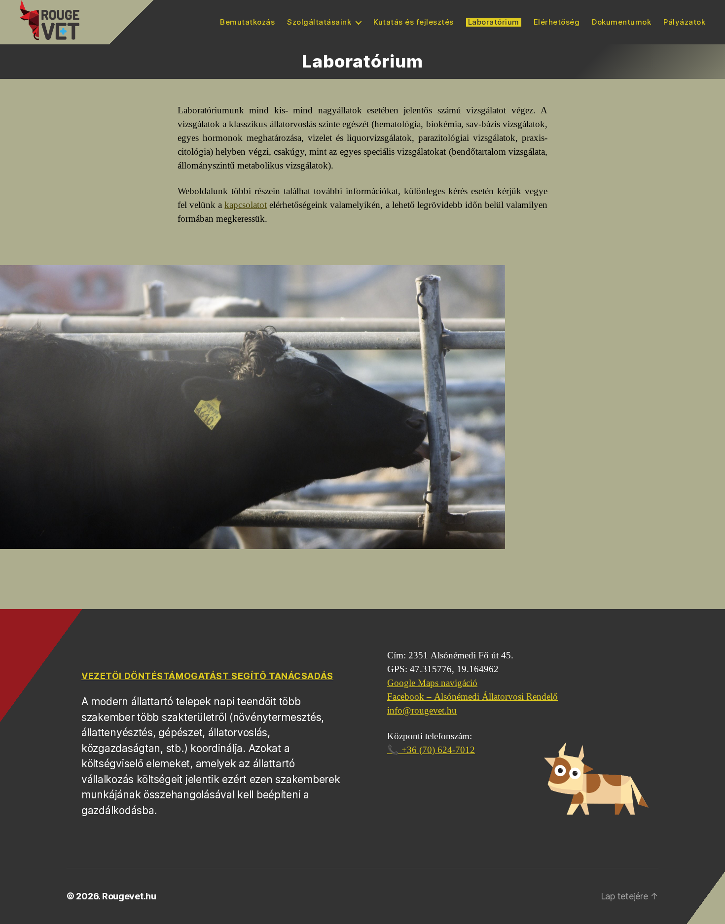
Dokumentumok (621, 22)
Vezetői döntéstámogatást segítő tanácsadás (207, 676)
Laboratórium (493, 22)
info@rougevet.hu (422, 711)
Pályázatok (684, 22)
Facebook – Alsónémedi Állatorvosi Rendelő (472, 697)
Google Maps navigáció (432, 683)
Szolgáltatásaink (319, 22)
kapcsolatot (245, 205)
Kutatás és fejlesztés (413, 22)
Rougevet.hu (129, 896)
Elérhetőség (557, 22)
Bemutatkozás (247, 22)
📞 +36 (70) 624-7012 (431, 750)
